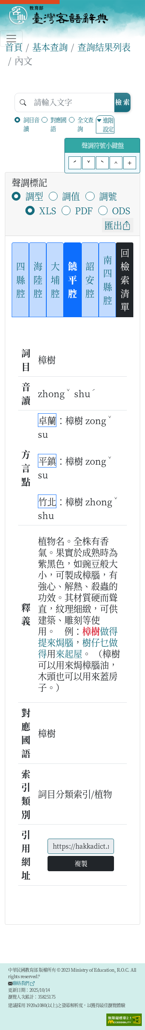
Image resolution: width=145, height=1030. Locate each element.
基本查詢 (50, 46)
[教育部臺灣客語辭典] (58, 15)
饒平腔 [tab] (72, 279)
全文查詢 (85, 124)
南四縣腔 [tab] (107, 279)
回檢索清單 (124, 279)
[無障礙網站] (124, 1019)
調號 (108, 195)
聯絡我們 (21, 983)
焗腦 (64, 642)
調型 (34, 195)
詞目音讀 (31, 124)
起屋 (73, 653)
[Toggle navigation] (11, 39)
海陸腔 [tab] (37, 279)
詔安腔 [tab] (89, 279)
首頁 (14, 46)
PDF (84, 210)
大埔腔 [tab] (55, 279)
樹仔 (91, 642)
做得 (109, 630)
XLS (47, 210)
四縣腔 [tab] (20, 279)
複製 (81, 863)
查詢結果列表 (103, 46)
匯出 (113, 224)
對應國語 (58, 124)
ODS (121, 210)
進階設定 (108, 124)
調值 (71, 195)
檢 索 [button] (122, 102)
